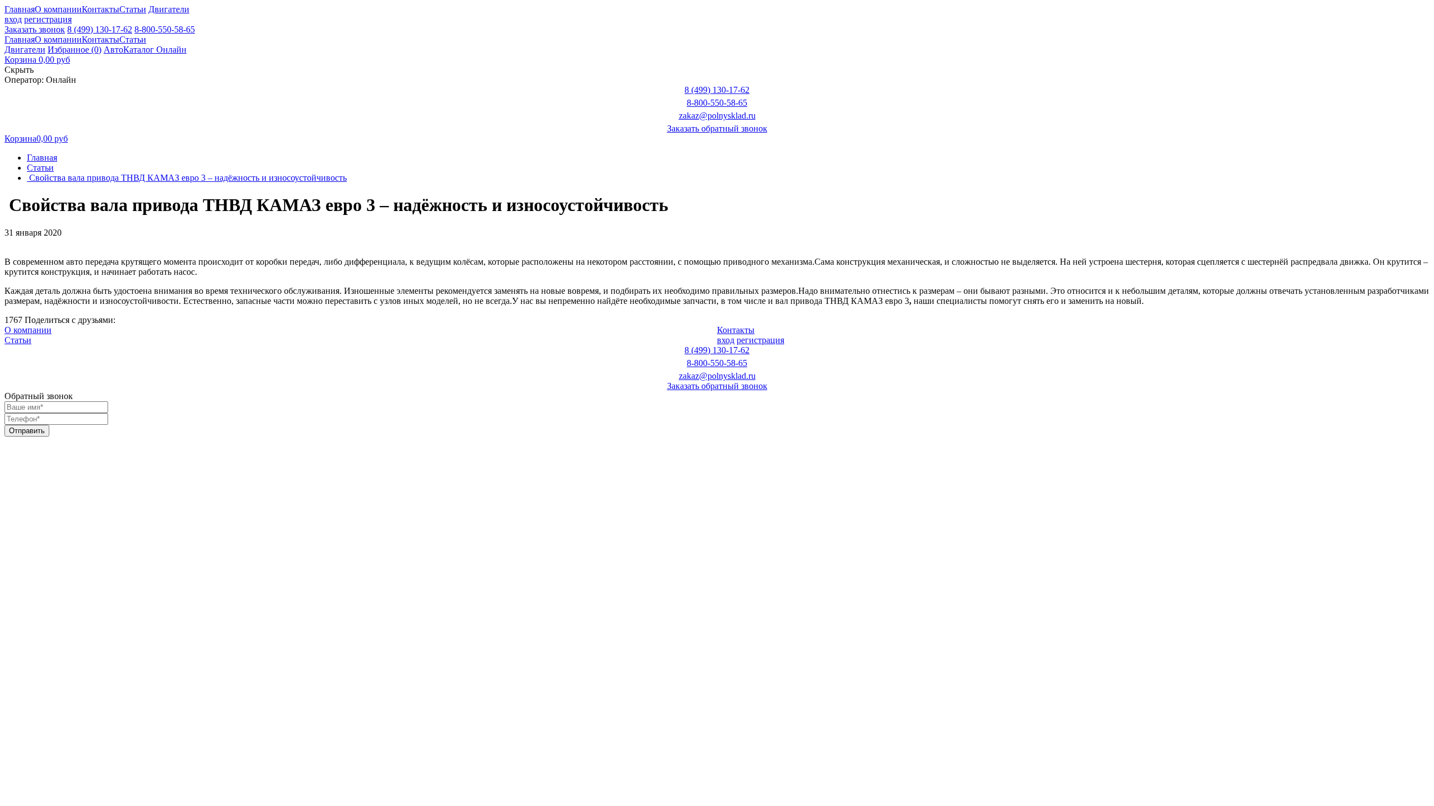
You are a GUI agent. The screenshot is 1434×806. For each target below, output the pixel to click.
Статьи (132, 9)
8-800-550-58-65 (164, 29)
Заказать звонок (34, 29)
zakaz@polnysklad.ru (717, 115)
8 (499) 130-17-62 (99, 29)
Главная (19, 9)
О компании (58, 9)
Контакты (100, 9)
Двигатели (168, 9)
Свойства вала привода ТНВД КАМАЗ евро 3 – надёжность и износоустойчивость (187, 177)
